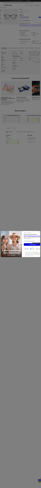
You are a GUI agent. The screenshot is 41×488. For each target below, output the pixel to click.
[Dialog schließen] (39, 232)
